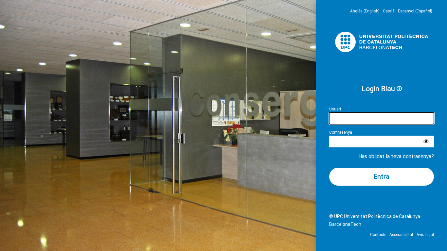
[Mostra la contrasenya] (426, 141)
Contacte (378, 234)
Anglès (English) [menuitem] (365, 11)
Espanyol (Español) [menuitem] (415, 11)
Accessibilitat (401, 234)
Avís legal (425, 234)
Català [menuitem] (389, 11)
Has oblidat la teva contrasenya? (396, 156)
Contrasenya (340, 132)
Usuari (335, 109)
